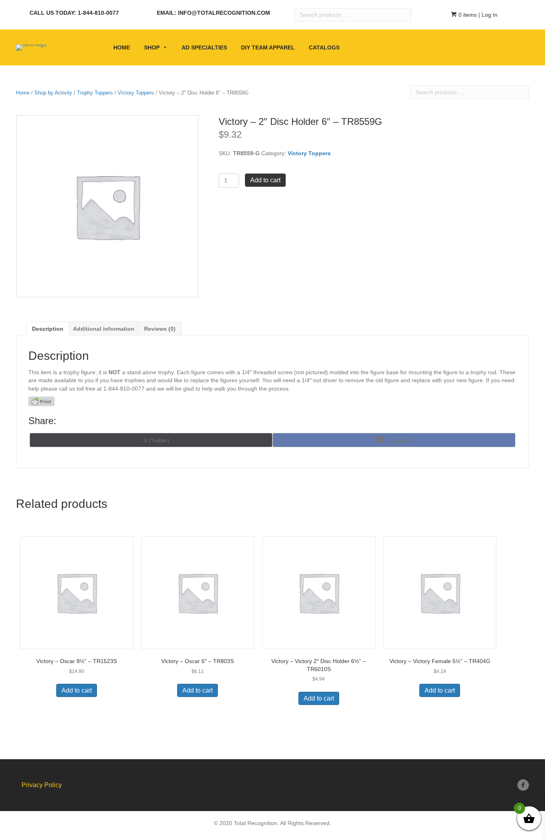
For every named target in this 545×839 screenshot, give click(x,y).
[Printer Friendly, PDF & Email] (41, 401)
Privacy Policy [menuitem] (42, 785)
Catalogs (324, 47)
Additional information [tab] (103, 329)
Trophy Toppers (95, 93)
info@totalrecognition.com (224, 13)
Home (121, 47)
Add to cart (265, 180)
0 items (467, 15)
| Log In (487, 15)
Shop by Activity (53, 93)
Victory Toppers (136, 93)
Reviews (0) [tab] (160, 329)
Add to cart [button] (76, 690)
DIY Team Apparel (268, 47)
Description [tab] (47, 329)
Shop (152, 47)
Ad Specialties (204, 47)
